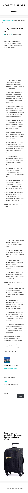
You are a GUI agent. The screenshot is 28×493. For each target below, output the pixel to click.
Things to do (9, 20)
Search (6, 393)
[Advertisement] (14, 65)
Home (3, 20)
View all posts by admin (10, 368)
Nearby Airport (14, 5)
